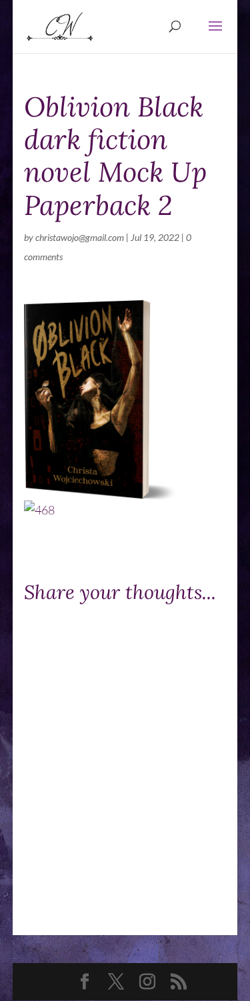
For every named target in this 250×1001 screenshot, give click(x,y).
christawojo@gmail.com (79, 237)
